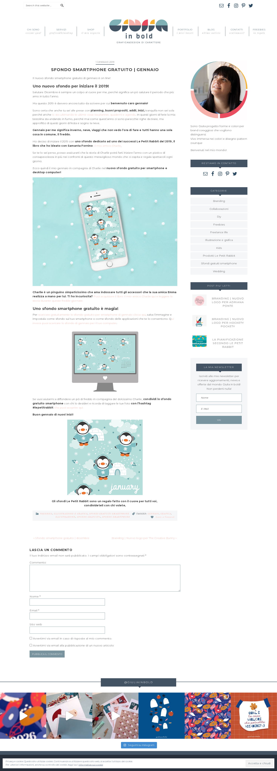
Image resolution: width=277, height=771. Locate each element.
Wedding (219, 271)
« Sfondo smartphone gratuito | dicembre (61, 538)
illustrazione (65, 517)
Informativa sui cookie (91, 764)
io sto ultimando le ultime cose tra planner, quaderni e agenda (93, 114)
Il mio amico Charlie (107, 145)
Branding (219, 201)
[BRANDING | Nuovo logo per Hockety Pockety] (199, 320)
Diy (219, 216)
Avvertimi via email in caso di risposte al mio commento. (72, 638)
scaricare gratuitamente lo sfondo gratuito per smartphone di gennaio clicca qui (92, 314)
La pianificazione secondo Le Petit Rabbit (227, 343)
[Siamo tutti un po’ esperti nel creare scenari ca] (254, 716)
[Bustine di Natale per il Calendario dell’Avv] (115, 716)
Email (34, 610)
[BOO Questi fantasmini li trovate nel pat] (161, 716)
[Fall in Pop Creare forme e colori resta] (208, 716)
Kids (219, 248)
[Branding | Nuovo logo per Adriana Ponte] (199, 300)
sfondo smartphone (116, 517)
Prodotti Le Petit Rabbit (219, 255)
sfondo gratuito (88, 517)
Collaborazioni (219, 209)
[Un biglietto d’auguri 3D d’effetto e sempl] (69, 716)
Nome (35, 596)
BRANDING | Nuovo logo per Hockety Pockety (228, 322)
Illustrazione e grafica (71, 514)
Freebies (46, 514)
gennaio (153, 514)
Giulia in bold (138, 31)
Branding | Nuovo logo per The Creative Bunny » (144, 538)
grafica (165, 514)
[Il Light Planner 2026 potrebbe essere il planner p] (23, 716)
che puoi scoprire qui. (68, 407)
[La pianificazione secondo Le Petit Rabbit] (199, 341)
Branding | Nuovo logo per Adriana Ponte (228, 302)
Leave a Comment (165, 517)
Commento (38, 562)
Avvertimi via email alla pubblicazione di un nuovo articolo (73, 645)
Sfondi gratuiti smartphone (109, 514)
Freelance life (219, 232)
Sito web (36, 624)
